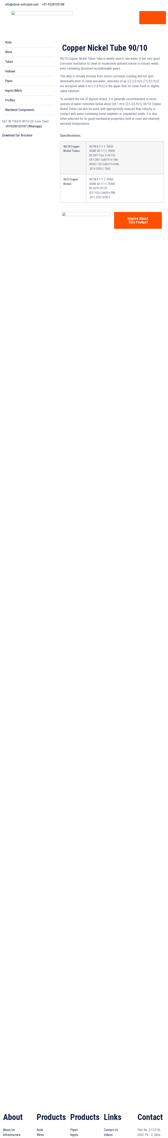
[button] (28, 42)
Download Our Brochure (17, 135)
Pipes (8, 81)
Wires (8, 52)
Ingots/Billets (13, 91)
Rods (8, 42)
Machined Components (19, 110)
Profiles (10, 100)
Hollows (10, 71)
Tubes (9, 62)
